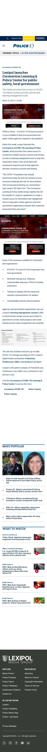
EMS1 (17, 362)
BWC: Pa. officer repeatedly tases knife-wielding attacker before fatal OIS (23, 509)
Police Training (10, 394)
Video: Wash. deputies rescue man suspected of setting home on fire (16, 538)
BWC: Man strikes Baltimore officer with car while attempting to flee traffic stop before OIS (15, 570)
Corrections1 (27, 362)
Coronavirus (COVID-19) (11, 67)
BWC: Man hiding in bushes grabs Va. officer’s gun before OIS (16, 602)
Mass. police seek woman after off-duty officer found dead (23, 517)
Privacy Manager (9, 726)
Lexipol (18, 736)
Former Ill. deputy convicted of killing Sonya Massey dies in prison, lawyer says (24, 490)
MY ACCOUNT (29, 38)
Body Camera (7, 564)
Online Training (34, 389)
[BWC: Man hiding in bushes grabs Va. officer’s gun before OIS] (39, 600)
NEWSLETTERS (16, 38)
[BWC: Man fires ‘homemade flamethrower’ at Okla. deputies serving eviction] (39, 584)
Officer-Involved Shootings (12, 549)
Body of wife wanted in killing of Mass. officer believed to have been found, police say (24, 481)
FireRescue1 (8, 362)
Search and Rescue (9, 535)
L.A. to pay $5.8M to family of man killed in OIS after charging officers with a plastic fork (16, 553)
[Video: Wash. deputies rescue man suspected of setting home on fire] (39, 537)
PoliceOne (30, 358)
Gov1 (39, 362)
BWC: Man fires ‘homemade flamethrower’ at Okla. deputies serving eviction (16, 587)
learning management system (24, 313)
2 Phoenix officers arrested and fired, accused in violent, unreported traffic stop (24, 499)
